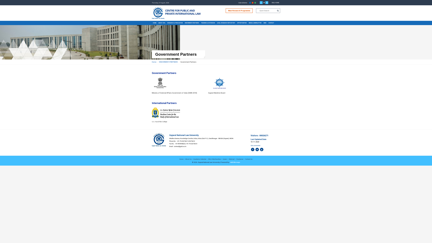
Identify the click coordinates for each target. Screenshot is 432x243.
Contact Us (248, 159)
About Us (188, 159)
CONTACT (271, 23)
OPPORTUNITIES (242, 23)
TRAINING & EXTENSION (208, 23)
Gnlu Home (275, 2)
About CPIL (161, 23)
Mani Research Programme (239, 11)
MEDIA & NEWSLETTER (255, 23)
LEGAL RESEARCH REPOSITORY (226, 23)
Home (154, 23)
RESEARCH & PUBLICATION (175, 23)
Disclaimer (239, 159)
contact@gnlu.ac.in (180, 146)
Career (225, 159)
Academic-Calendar (199, 159)
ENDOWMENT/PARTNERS (192, 23)
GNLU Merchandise (214, 159)
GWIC (264, 23)
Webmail (231, 159)
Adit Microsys (235, 162)
